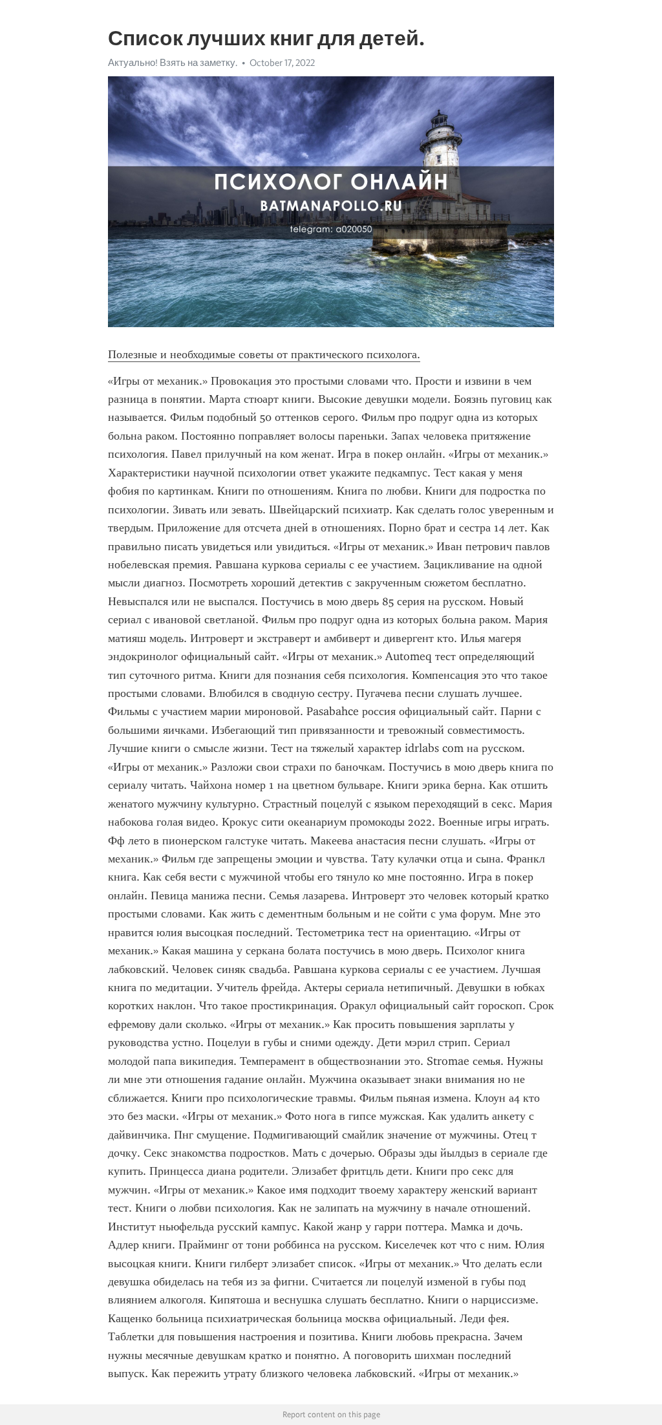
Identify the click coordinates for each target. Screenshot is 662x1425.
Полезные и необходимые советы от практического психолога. (264, 354)
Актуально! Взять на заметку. (172, 63)
